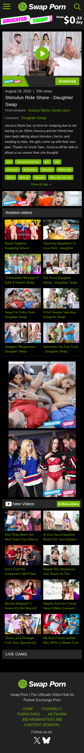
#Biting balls (64, 169)
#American (12, 169)
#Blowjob (39, 177)
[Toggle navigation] (6, 6)
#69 (57, 162)
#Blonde (24, 177)
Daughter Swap (33, 118)
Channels (51, 709)
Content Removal (42, 725)
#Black (10, 177)
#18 (9, 162)
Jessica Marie (39, 110)
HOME (28, 709)
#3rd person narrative (28, 162)
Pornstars (28, 714)
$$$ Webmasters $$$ (42, 719)
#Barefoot (47, 169)
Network (57, 714)
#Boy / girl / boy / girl (60, 177)
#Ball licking (30, 169)
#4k (47, 162)
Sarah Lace (61, 110)
